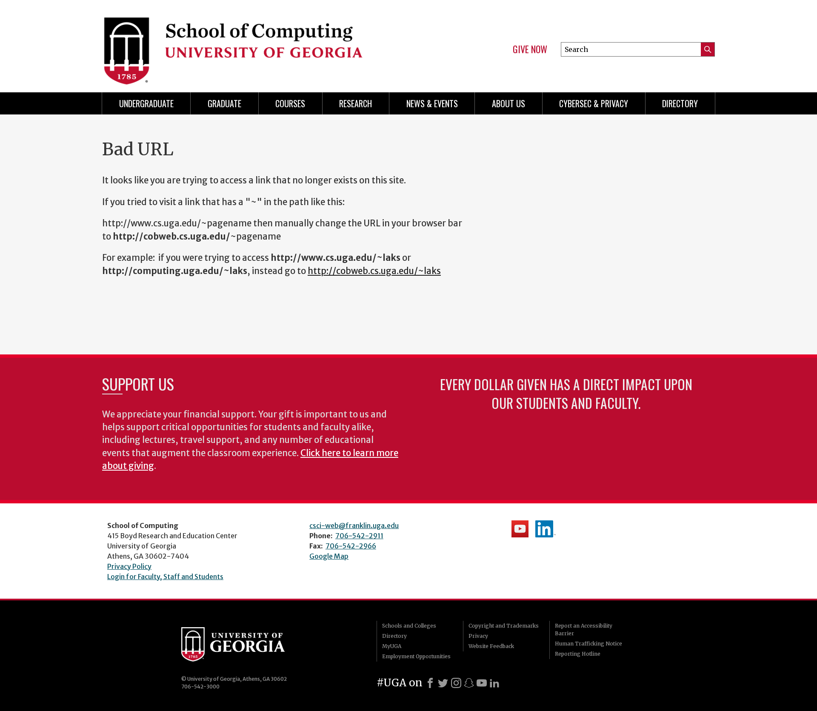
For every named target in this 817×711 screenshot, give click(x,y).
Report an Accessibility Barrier (583, 629)
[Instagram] (456, 683)
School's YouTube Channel (519, 528)
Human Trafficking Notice (588, 643)
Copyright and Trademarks (503, 625)
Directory (680, 103)
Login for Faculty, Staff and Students (165, 576)
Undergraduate (146, 103)
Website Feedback (491, 646)
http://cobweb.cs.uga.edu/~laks (374, 271)
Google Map (329, 556)
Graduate (224, 103)
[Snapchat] (469, 683)
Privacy (478, 636)
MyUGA (391, 646)
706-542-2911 (359, 535)
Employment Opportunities (416, 656)
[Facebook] (430, 683)
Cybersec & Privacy (593, 103)
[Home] (251, 42)
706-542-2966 (351, 546)
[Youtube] (482, 683)
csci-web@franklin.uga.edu (354, 525)
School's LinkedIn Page (545, 528)
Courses (290, 103)
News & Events (432, 103)
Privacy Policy (129, 566)
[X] (443, 683)
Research (355, 103)
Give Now (530, 49)
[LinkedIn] (494, 683)
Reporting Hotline (577, 654)
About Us (508, 103)
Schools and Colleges (409, 625)
